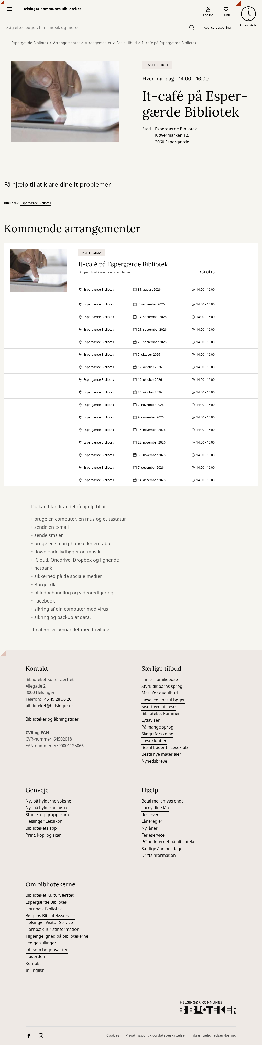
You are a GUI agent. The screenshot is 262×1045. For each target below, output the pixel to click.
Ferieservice (153, 835)
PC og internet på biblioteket (169, 842)
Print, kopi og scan (44, 835)
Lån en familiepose (159, 680)
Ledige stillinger (41, 943)
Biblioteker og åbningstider (52, 719)
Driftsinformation (158, 855)
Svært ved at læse (158, 707)
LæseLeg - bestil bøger (163, 700)
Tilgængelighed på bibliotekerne (57, 936)
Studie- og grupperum (47, 815)
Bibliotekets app (41, 828)
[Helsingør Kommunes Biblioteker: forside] (208, 1007)
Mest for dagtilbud (159, 693)
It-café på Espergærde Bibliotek (169, 43)
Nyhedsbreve (154, 761)
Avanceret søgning (217, 27)
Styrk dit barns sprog (161, 686)
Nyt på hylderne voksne (48, 801)
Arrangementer (66, 43)
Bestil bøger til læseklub (164, 748)
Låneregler (151, 821)
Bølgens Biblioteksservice (50, 916)
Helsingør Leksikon (44, 821)
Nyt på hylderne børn (46, 808)
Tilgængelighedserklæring (213, 1035)
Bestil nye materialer (161, 754)
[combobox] (99, 27)
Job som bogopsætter (47, 950)
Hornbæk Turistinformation (52, 929)
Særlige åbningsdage (161, 849)
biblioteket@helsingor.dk (50, 706)
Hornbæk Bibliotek (44, 909)
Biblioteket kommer (160, 714)
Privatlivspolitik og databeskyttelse (155, 1035)
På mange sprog (157, 727)
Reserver (150, 815)
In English (35, 970)
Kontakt (33, 963)
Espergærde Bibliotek (29, 43)
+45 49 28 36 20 (56, 699)
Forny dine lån (155, 808)
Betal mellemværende (162, 801)
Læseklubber (154, 741)
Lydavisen (150, 720)
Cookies (112, 1035)
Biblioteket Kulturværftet (50, 895)
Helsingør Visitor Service (49, 923)
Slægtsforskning (157, 734)
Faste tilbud (127, 43)
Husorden (35, 957)
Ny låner (149, 828)
